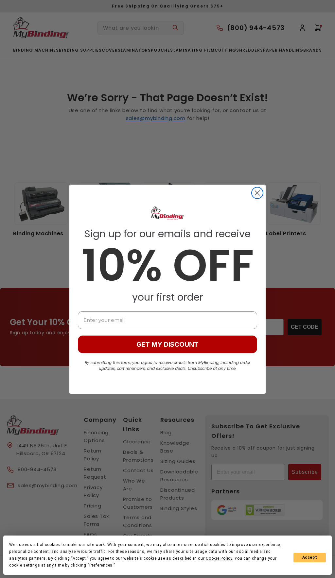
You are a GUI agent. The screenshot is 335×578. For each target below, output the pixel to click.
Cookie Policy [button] (219, 558)
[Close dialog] (257, 193)
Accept (309, 557)
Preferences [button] (101, 565)
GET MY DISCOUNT (167, 344)
